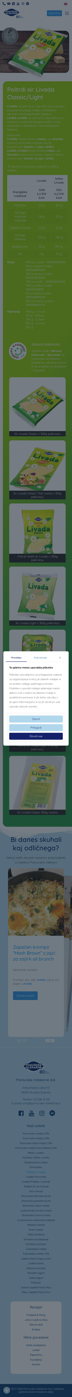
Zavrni (36, 719)
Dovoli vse (36, 736)
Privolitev (16, 657)
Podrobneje (40, 657)
